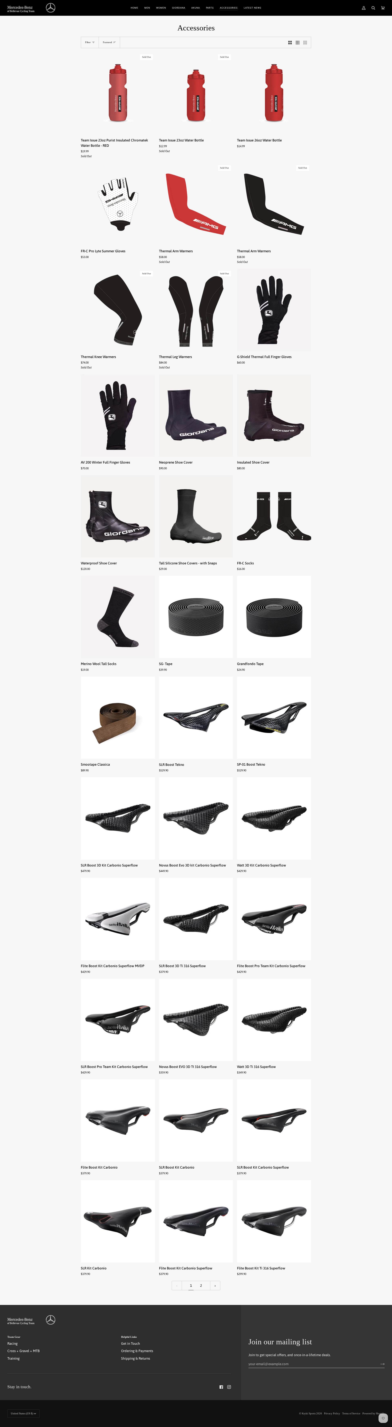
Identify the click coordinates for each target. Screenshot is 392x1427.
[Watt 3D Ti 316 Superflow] (274, 1020)
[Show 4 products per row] (306, 42)
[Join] (379, 1364)
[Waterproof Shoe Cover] (118, 516)
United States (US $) (22, 1413)
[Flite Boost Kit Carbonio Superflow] (196, 1221)
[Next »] (215, 1285)
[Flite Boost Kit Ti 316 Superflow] (274, 1221)
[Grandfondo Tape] (274, 617)
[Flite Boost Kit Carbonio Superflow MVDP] (118, 919)
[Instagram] (229, 1387)
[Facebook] (221, 1387)
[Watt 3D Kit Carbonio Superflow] (274, 818)
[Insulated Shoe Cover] (274, 415)
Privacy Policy (332, 1413)
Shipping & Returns (135, 1358)
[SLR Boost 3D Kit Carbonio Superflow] (118, 818)
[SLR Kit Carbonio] (118, 1221)
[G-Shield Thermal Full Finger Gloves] (274, 310)
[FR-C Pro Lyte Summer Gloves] (118, 204)
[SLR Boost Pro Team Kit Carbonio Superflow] (118, 1020)
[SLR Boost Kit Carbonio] (196, 1120)
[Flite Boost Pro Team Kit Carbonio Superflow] (274, 919)
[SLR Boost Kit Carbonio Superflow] (274, 1120)
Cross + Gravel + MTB (23, 1351)
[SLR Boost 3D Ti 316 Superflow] (196, 919)
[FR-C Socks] (274, 516)
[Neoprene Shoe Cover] (196, 415)
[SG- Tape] (196, 617)
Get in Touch (130, 1343)
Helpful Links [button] (129, 1336)
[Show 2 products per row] (290, 42)
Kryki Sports (309, 1413)
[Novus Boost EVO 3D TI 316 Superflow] (196, 1020)
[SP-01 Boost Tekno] (274, 718)
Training (13, 1358)
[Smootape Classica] (118, 718)
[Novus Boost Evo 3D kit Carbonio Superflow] (196, 818)
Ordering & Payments (137, 1351)
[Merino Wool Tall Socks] (118, 617)
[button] (147, 8)
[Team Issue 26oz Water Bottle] (274, 93)
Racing (12, 1343)
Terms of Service (351, 1413)
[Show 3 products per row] (297, 42)
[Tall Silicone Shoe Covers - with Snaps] (196, 516)
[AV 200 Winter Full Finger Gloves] (118, 415)
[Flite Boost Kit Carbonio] (118, 1120)
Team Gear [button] (13, 1336)
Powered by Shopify (373, 1413)
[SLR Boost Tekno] (196, 718)
